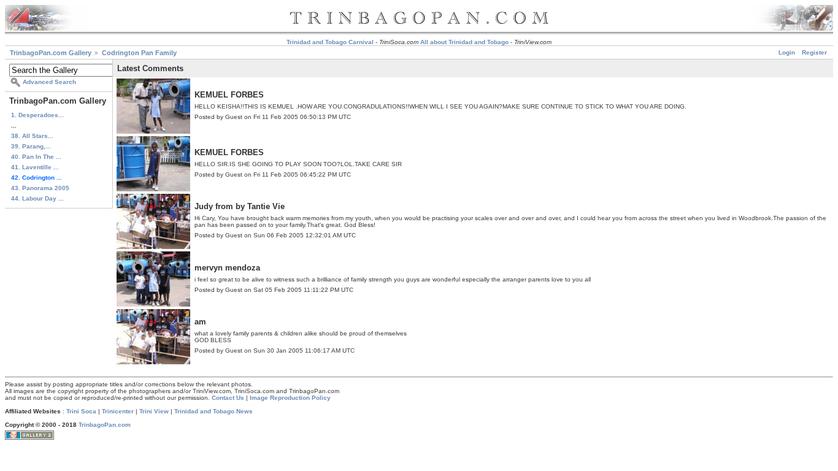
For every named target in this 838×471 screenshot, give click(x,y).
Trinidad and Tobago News (213, 411)
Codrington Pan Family (139, 52)
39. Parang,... (31, 146)
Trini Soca (81, 411)
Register (814, 52)
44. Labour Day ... (37, 198)
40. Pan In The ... (36, 156)
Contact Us (228, 397)
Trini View (154, 411)
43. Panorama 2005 (40, 188)
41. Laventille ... (35, 167)
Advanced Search (49, 81)
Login (786, 52)
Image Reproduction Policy (290, 397)
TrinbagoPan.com (105, 424)
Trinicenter (118, 411)
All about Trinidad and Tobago (464, 42)
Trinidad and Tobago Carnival (330, 42)
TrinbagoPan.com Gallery (50, 52)
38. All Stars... (32, 135)
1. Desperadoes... (37, 115)
